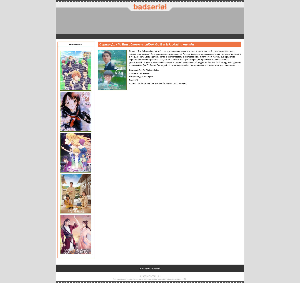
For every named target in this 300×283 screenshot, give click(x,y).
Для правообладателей (150, 268)
